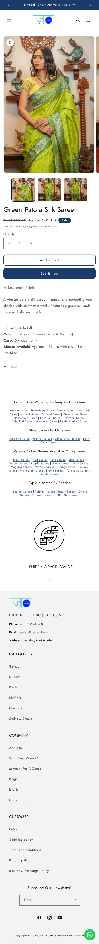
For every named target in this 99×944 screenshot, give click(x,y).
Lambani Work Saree (73, 421)
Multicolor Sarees (31, 471)
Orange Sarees (67, 467)
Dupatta (14, 676)
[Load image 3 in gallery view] (75, 190)
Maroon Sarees (45, 467)
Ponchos (15, 708)
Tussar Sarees (67, 492)
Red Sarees (40, 460)
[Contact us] (89, 934)
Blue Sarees (76, 460)
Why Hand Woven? (23, 758)
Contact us (17, 800)
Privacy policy (19, 860)
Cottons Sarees (42, 495)
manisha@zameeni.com (33, 632)
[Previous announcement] (8, 5)
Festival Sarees (42, 439)
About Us (16, 747)
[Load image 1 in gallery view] (23, 190)
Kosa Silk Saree (50, 418)
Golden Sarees (18, 463)
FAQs (13, 829)
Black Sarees (21, 460)
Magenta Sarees (21, 467)
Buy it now (49, 273)
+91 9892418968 (31, 624)
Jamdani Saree (29, 414)
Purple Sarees (40, 463)
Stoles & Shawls (21, 718)
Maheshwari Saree (25, 418)
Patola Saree (65, 410)
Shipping (27, 226)
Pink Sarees (58, 460)
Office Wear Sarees (67, 439)
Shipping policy (21, 839)
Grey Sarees (80, 463)
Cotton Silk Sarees (67, 495)
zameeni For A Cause (25, 768)
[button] (9, 20)
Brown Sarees (55, 471)
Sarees (14, 666)
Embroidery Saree (42, 410)
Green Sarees (61, 463)
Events (14, 789)
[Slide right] (94, 191)
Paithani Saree (50, 414)
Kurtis (13, 687)
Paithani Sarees (45, 492)
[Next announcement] (90, 5)
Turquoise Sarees (78, 471)
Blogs (13, 779)
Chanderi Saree (74, 418)
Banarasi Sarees (21, 492)
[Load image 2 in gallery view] (49, 190)
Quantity (9, 234)
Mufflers (15, 697)
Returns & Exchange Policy (29, 870)
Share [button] (13, 367)
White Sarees (49, 474)
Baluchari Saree (22, 421)
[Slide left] (5, 191)
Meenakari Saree (46, 421)
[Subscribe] (75, 900)
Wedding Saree (19, 439)
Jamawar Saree (18, 410)
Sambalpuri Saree (75, 414)
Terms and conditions (25, 850)
